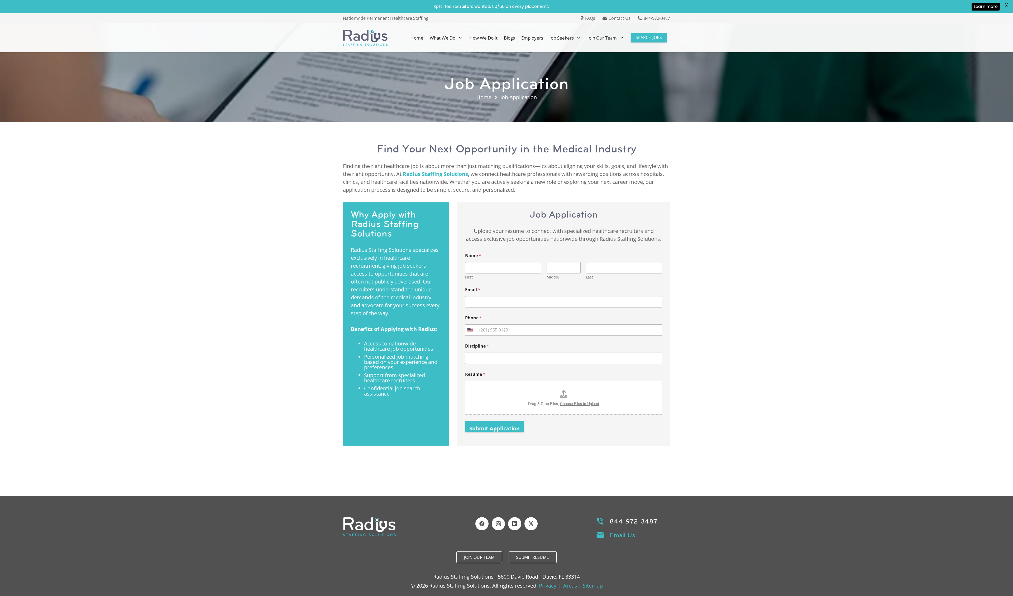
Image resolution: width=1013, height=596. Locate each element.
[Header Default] (365, 38)
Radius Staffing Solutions (435, 173)
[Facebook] (482, 523)
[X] (531, 523)
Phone (473, 317)
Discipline (477, 346)
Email (472, 289)
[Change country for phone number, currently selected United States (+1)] (471, 330)
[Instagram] (498, 523)
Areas (570, 585)
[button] (460, 37)
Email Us (622, 535)
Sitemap (593, 585)
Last (589, 277)
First (469, 277)
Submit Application (494, 428)
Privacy (547, 585)
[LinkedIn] (514, 523)
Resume (475, 374)
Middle (553, 277)
